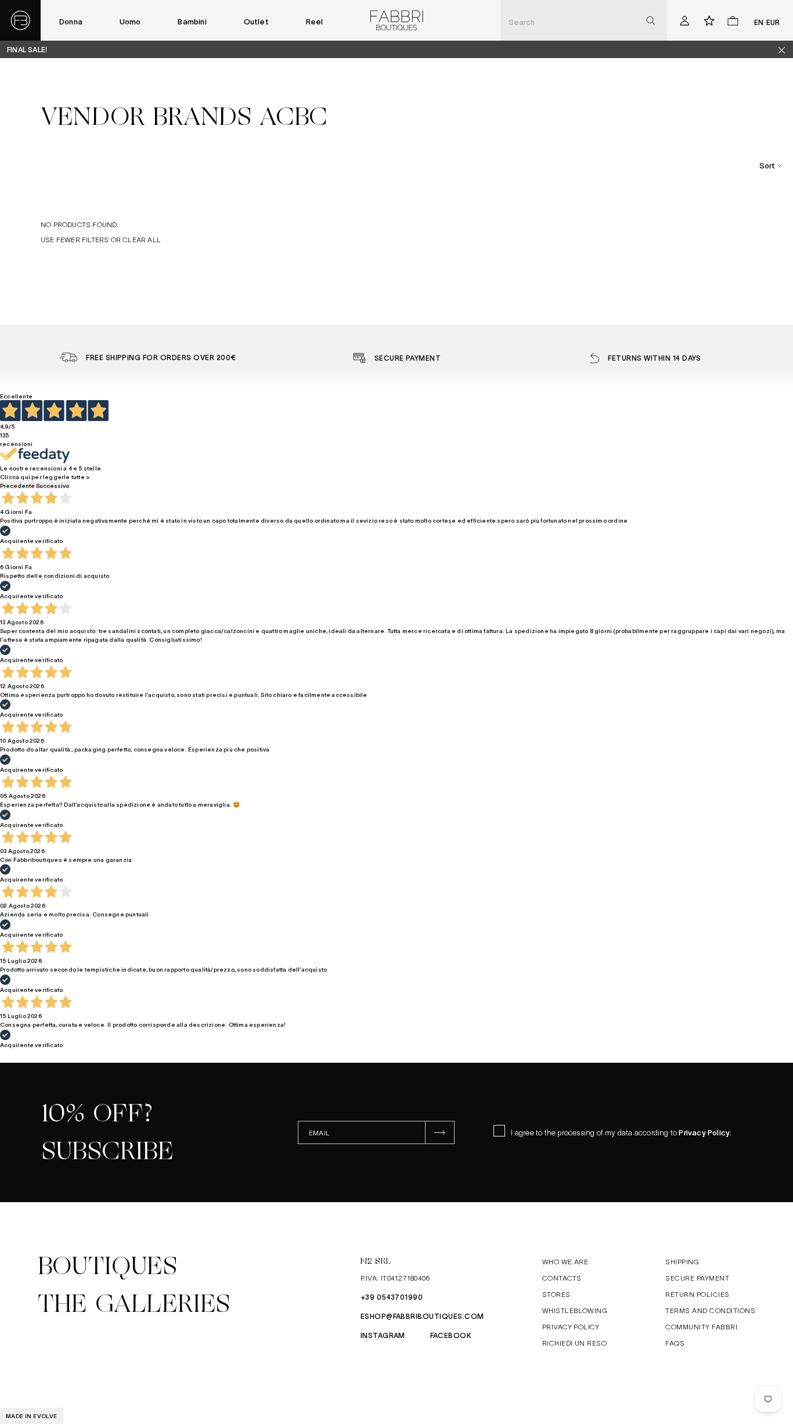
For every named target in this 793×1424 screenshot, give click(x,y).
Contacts (562, 1277)
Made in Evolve (31, 1415)
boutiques (107, 1266)
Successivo (52, 485)
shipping (682, 1261)
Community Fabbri (701, 1326)
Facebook (451, 1335)
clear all (141, 239)
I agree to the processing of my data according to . (621, 1132)
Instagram (383, 1335)
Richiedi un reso (574, 1342)
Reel (314, 21)
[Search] (650, 20)
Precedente (17, 485)
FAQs (674, 1342)
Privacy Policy (704, 1132)
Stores (556, 1294)
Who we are (565, 1261)
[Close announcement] (786, 50)
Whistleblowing (575, 1310)
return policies (697, 1294)
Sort (767, 165)
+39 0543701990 (392, 1296)
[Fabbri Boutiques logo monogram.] (20, 20)
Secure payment (697, 1277)
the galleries (134, 1304)
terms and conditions (710, 1310)
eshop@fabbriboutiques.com (422, 1316)
